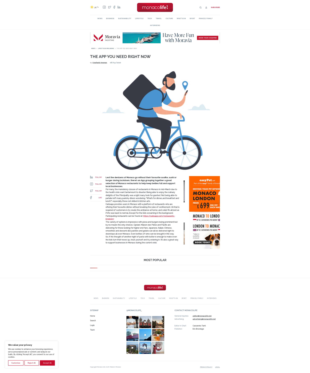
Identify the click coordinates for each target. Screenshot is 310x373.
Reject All (32, 363)
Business (110, 18)
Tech (149, 18)
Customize (15, 363)
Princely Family (206, 18)
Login (92, 325)
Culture (169, 18)
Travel (159, 18)
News (99, 18)
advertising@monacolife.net (204, 319)
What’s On (181, 18)
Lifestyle (139, 18)
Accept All (47, 363)
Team (92, 330)
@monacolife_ (134, 310)
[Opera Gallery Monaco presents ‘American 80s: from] (158, 348)
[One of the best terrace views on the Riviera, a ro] (158, 335)
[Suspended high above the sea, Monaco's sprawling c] (132, 348)
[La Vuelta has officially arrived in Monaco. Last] (145, 322)
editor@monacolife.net (202, 316)
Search (93, 320)
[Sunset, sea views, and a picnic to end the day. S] (158, 322)
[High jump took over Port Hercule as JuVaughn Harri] (145, 348)
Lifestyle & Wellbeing (106, 48)
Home (92, 316)
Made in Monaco (115, 367)
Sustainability (124, 18)
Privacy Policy (206, 367)
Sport (192, 18)
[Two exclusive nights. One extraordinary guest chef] (132, 322)
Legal (217, 367)
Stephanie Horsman (100, 62)
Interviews (155, 25)
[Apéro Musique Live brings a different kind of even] (132, 335)
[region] (31, 354)
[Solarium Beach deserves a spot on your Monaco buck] (145, 335)
